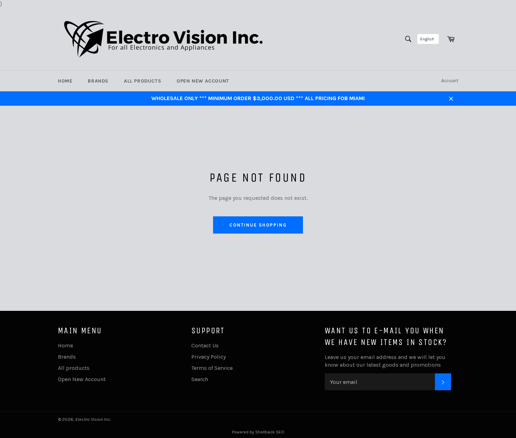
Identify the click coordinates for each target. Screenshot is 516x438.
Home (65, 81)
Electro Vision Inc (92, 419)
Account (449, 80)
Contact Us (205, 345)
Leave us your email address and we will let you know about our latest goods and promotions (385, 361)
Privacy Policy (208, 356)
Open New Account (203, 81)
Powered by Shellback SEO (258, 432)
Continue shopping (257, 225)
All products (142, 81)
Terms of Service (212, 368)
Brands (98, 81)
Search (199, 379)
